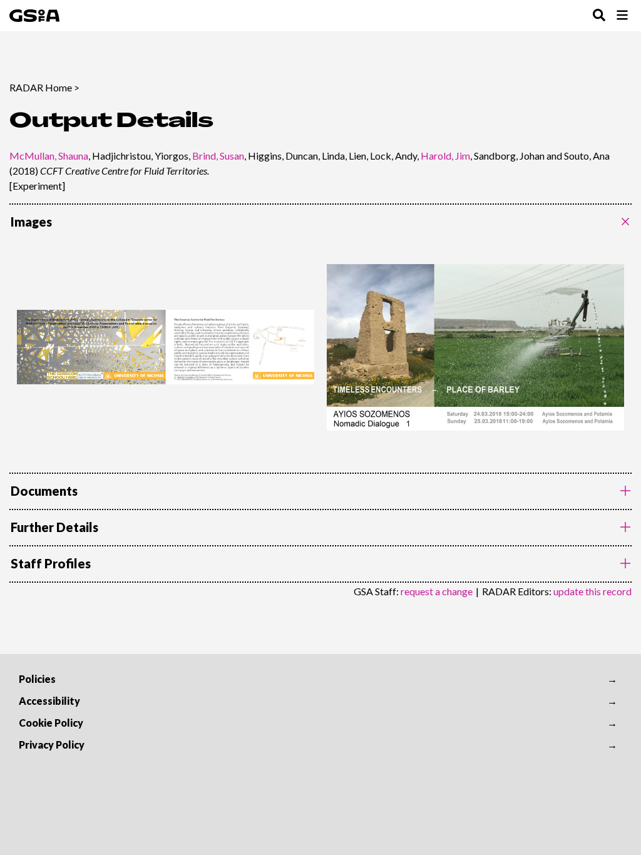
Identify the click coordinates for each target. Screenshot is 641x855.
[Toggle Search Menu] (599, 16)
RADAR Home (40, 87)
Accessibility (49, 701)
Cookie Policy (51, 723)
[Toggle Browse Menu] (622, 16)
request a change (437, 591)
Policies (37, 679)
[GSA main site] (34, 15)
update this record (592, 591)
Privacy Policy (52, 744)
